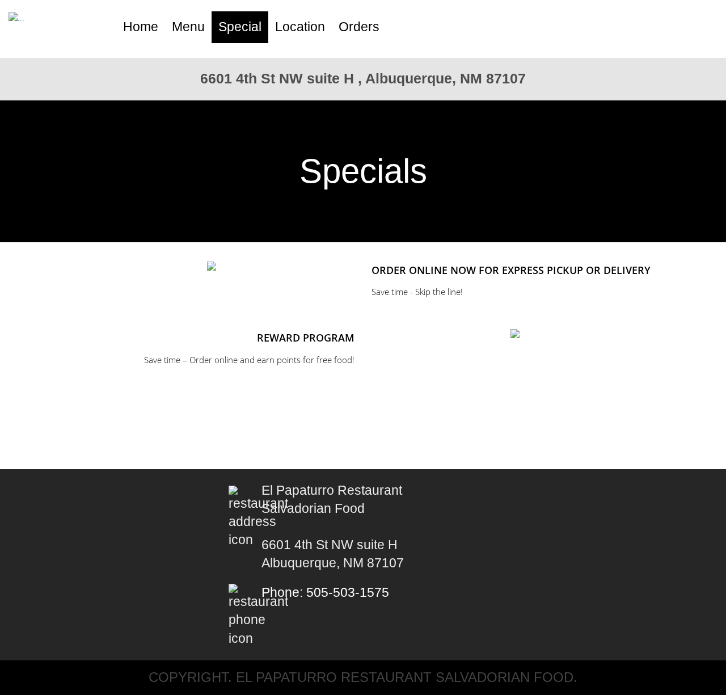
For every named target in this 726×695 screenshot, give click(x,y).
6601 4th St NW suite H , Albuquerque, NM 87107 (363, 78)
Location (300, 27)
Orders (359, 27)
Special (239, 27)
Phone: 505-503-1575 (325, 593)
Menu (188, 27)
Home (140, 27)
